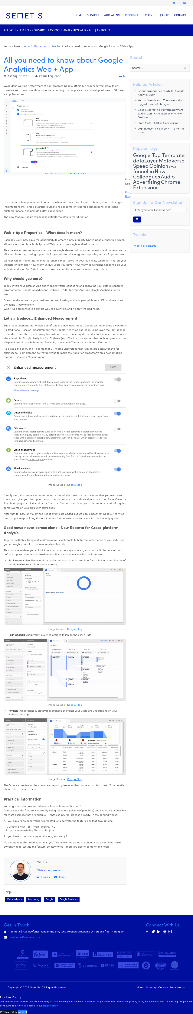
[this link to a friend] (124, 76)
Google (49, 899)
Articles (55, 46)
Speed (141, 165)
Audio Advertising (154, 179)
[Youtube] (165, 931)
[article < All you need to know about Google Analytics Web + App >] (120, 76)
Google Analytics (69, 899)
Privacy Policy (8, 1012)
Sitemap (151, 987)
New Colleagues (149, 173)
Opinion (158, 165)
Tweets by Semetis (144, 245)
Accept (22, 1012)
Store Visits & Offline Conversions (158, 123)
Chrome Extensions (156, 184)
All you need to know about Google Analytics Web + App (63, 64)
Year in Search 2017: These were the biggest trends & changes (160, 102)
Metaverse (172, 160)
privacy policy (50, 1005)
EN (174, 3)
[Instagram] (170, 931)
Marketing (33, 899)
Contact (163, 987)
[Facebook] (148, 931)
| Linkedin (45, 877)
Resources (40, 46)
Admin (71, 987)
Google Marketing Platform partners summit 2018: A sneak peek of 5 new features (160, 113)
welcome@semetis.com (25, 937)
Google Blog (74, 484)
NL (184, 3)
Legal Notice (177, 987)
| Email (61, 877)
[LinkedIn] (159, 931)
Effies (172, 166)
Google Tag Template (159, 155)
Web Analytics (14, 899)
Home (26, 46)
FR (179, 3)
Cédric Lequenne (48, 870)
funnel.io (143, 171)
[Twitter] (153, 931)
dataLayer (145, 160)
